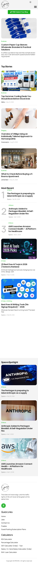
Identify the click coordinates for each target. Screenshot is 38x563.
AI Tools (3, 261)
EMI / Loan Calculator (9, 552)
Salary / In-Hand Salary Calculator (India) (16, 549)
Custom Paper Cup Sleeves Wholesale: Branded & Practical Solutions (16, 47)
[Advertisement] (19, 338)
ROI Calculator (6, 539)
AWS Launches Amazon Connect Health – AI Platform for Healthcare (22, 229)
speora (9, 199)
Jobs (3, 519)
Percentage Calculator (9, 542)
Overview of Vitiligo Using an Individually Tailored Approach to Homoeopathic (16, 136)
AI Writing (9, 301)
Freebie (4, 526)
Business (3, 41)
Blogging (3, 130)
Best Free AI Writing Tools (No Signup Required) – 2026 (14, 305)
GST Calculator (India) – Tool (11, 546)
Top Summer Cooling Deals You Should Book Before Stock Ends (16, 97)
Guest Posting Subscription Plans (13, 529)
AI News (9, 190)
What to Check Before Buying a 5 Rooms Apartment (16, 175)
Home (3, 516)
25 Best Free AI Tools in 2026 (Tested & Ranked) (14, 265)
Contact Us (5, 523)
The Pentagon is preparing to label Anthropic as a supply (21, 194)
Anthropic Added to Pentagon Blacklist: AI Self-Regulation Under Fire (21, 211)
